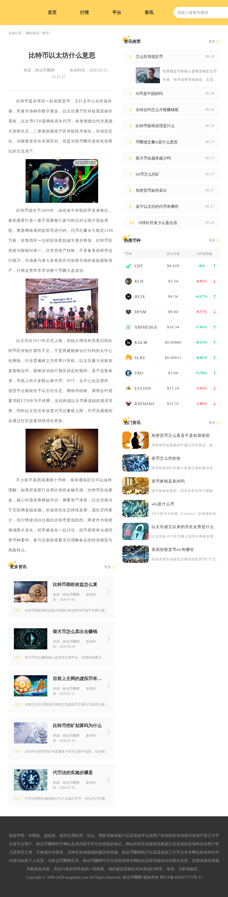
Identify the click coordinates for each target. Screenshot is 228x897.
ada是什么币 (163, 504)
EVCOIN (143, 388)
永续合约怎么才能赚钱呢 (157, 110)
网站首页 (32, 33)
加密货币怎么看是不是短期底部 (181, 435)
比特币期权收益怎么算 (75, 584)
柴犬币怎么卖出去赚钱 (75, 631)
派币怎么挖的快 (166, 458)
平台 (116, 12)
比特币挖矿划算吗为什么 (77, 725)
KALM (141, 343)
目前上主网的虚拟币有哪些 (77, 678)
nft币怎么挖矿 (148, 174)
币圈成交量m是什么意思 (157, 142)
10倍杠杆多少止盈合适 (157, 223)
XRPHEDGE (146, 327)
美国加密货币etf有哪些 (173, 550)
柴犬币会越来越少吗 (153, 158)
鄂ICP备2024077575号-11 (181, 877)
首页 (52, 12)
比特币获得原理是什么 (155, 126)
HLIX (140, 297)
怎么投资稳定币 (149, 57)
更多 (107, 567)
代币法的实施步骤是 (73, 772)
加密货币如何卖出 (151, 190)
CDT (139, 266)
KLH (139, 281)
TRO (139, 373)
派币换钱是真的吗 (168, 481)
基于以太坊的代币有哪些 (157, 206)
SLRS (140, 358)
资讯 (149, 12)
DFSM (140, 312)
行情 (84, 12)
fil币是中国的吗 (149, 94)
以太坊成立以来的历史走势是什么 (183, 527)
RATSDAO (144, 404)
